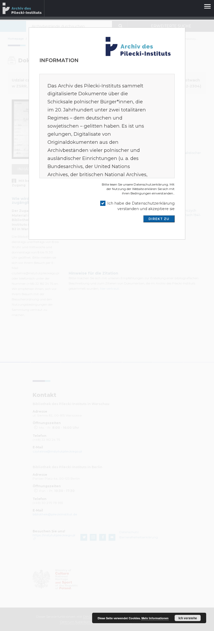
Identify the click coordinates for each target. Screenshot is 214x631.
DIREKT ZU (158, 219)
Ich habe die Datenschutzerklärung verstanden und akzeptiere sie (141, 206)
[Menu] (207, 4)
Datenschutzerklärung (151, 184)
